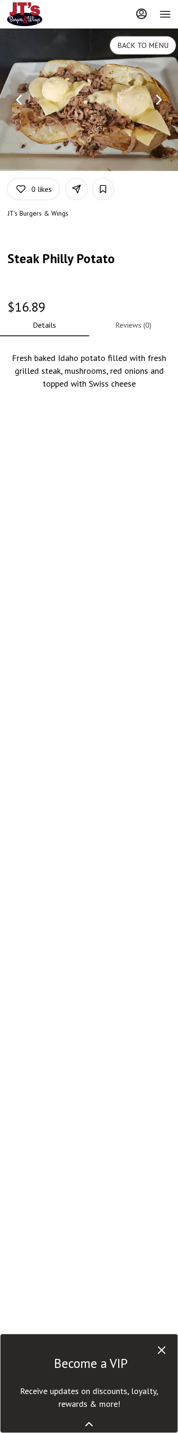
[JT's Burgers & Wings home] (50, 14)
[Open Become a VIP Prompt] (89, 1424)
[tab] (44, 324)
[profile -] (141, 13)
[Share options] (76, 189)
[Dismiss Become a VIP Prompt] (162, 1350)
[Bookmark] (103, 189)
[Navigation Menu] (165, 14)
